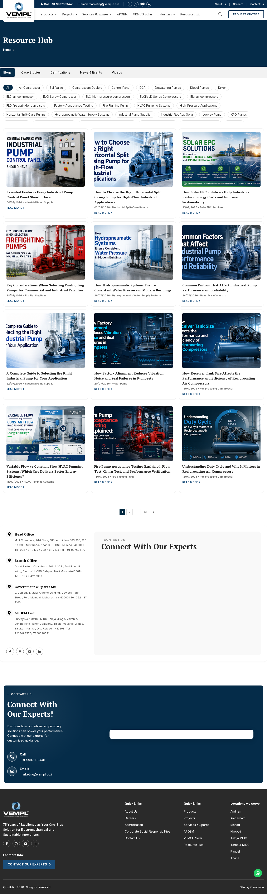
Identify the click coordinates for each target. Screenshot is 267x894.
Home (7, 49)
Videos (117, 72)
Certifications (60, 72)
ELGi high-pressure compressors (108, 96)
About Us (220, 4)
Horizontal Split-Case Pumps (25, 114)
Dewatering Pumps (168, 87)
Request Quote (245, 14)
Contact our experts (27, 864)
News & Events (91, 72)
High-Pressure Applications (198, 105)
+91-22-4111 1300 (31, 576)
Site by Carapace (252, 887)
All (8, 87)
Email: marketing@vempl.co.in (99, 4)
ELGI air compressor (20, 96)
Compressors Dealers (87, 87)
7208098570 (23, 633)
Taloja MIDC (238, 838)
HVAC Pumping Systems (153, 105)
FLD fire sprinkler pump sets (25, 105)
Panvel (235, 851)
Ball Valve (56, 87)
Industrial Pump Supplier (135, 114)
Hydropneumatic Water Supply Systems (82, 114)
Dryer (222, 87)
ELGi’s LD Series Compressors (160, 96)
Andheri (235, 811)
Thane (234, 858)
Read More (14, 207)
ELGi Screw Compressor (59, 96)
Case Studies (31, 72)
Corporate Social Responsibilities (147, 831)
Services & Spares (95, 14)
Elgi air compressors (204, 96)
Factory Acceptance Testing (73, 105)
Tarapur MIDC (239, 845)
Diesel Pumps (199, 87)
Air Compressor (29, 87)
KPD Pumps (239, 114)
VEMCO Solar (142, 14)
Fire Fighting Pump (115, 105)
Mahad (235, 825)
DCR (143, 87)
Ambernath (237, 818)
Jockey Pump (212, 114)
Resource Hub (190, 14)
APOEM (122, 14)
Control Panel (121, 87)
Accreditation (134, 825)
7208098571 (41, 633)
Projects (68, 14)
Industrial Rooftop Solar (177, 114)
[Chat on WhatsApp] (258, 873)
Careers (238, 4)
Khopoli (235, 831)
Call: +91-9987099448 (58, 4)
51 (145, 512)
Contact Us (257, 4)
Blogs (7, 72)
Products (47, 14)
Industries (164, 14)
